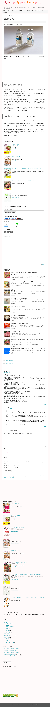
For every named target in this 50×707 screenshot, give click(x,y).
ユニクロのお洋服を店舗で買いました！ (21, 315)
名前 (5, 448)
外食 (7, 640)
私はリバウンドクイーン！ (10, 650)
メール (6, 452)
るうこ (43, 264)
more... (4, 615)
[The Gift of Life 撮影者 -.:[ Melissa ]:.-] (23, 54)
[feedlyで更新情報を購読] (10, 232)
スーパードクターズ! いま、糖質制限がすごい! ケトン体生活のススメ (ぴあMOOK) (27, 168)
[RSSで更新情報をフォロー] (12, 232)
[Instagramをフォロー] (8, 232)
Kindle (16, 148)
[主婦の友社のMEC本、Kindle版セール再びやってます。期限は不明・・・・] (7, 342)
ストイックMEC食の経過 (9, 655)
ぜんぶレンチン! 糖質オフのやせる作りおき (19, 562)
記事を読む (13, 279)
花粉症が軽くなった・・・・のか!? (19, 323)
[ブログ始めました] (7, 334)
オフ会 (7, 625)
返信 (45, 404)
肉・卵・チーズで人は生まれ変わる (17, 527)
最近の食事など (9, 363)
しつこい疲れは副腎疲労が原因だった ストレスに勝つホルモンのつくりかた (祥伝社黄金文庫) (27, 597)
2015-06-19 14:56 (7, 372)
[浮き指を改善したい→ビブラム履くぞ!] (7, 301)
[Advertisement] (25, 71)
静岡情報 (8, 632)
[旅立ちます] (7, 293)
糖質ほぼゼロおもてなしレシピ (17, 156)
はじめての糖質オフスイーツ (16, 503)
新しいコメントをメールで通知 (12, 465)
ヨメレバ (16, 145)
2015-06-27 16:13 (9, 408)
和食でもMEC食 (9, 360)
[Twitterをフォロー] (5, 232)
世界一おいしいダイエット (16, 144)
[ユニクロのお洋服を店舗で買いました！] (7, 318)
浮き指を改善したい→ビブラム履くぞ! (20, 298)
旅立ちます (13, 290)
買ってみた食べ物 (10, 642)
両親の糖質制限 (9, 626)
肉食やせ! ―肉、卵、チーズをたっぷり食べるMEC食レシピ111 (23, 180)
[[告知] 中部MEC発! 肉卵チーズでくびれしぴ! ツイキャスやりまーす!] (7, 351)
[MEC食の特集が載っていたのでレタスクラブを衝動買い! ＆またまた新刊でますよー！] (7, 275)
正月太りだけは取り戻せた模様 (11, 648)
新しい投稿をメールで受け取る (12, 467)
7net (18, 148)
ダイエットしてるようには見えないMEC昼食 (22, 282)
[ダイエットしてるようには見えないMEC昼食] (7, 284)
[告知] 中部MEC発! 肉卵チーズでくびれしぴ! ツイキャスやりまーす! (28, 348)
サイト (5, 457)
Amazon (13, 148)
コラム (44, 21)
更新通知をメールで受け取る (10, 212)
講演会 (7, 630)
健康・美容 (6, 633)
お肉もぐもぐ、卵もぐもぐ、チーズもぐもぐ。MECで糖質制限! (26, 704)
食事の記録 (6, 637)
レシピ (7, 638)
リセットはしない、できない (18, 306)
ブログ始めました (15, 331)
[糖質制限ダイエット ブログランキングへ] (19, 219)
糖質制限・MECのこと (9, 635)
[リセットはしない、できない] (7, 309)
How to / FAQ (9, 623)
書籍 (7, 628)
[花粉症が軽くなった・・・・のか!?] (7, 326)
